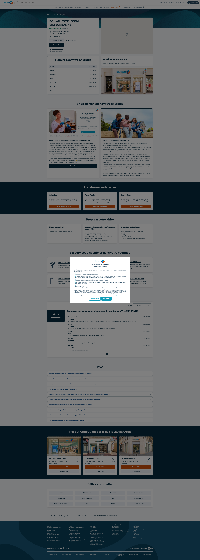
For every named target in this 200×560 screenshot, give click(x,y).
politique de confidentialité (109, 295)
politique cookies (120, 295)
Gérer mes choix (95, 298)
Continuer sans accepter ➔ (122, 259)
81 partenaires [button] (89, 269)
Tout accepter (106, 298)
